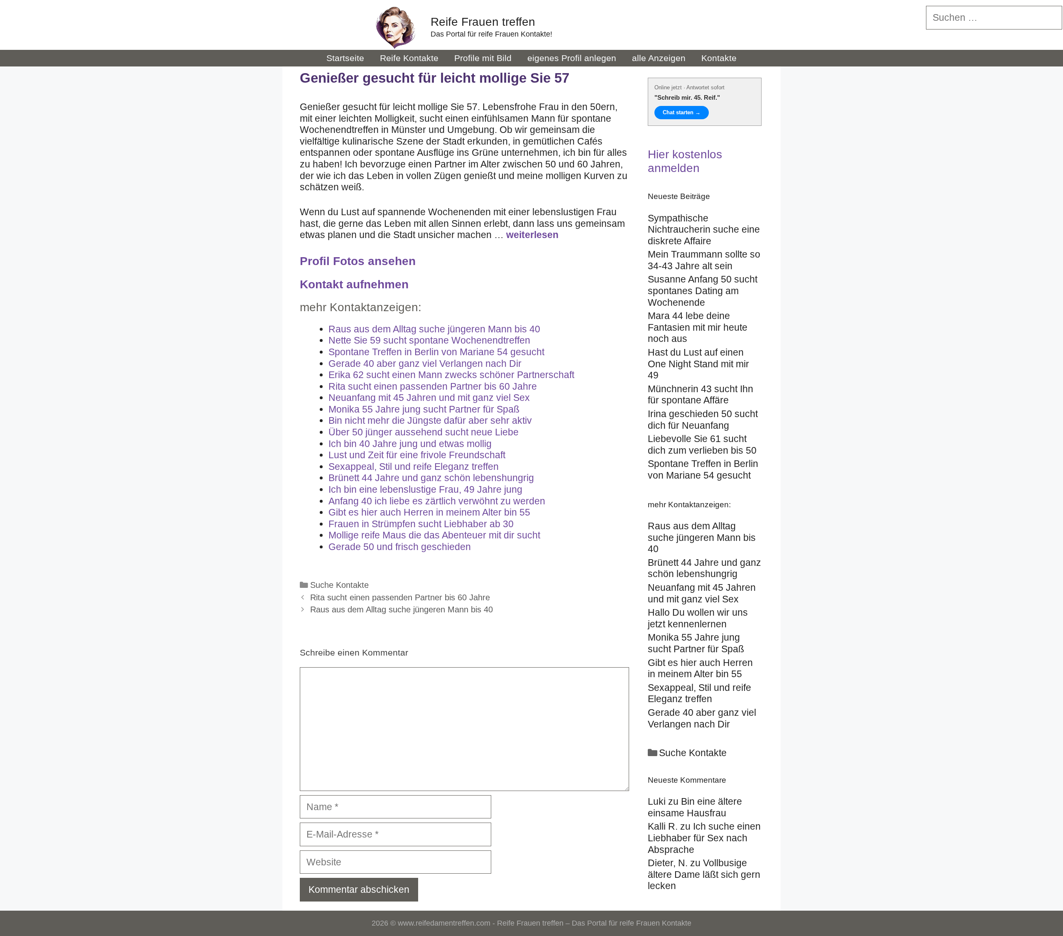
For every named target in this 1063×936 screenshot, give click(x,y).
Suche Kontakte (339, 585)
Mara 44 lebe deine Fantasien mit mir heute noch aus (697, 327)
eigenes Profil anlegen (571, 58)
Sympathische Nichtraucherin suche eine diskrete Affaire (704, 229)
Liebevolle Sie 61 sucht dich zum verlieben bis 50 (702, 444)
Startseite (345, 58)
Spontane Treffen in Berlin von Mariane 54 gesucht (703, 469)
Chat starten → (682, 112)
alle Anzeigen (659, 58)
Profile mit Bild (483, 58)
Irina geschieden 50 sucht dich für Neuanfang (703, 419)
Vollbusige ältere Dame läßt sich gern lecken (704, 874)
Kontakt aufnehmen (354, 284)
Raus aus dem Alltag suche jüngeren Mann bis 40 (401, 609)
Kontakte (719, 58)
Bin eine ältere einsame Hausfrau (695, 807)
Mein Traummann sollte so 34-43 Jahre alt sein (704, 260)
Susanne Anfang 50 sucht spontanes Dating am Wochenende (702, 290)
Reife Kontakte (409, 58)
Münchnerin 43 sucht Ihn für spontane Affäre (700, 394)
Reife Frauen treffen (483, 21)
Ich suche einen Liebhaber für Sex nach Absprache (704, 838)
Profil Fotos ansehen (358, 261)
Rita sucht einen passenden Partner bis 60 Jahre (400, 597)
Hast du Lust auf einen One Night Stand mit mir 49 (698, 364)
